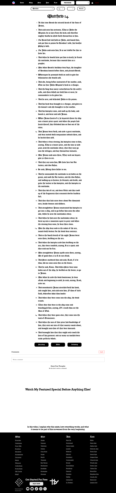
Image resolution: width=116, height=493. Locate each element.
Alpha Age (93, 446)
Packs (42, 454)
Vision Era (93, 468)
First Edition (70, 465)
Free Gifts (18, 446)
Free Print (44, 451)
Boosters (18, 449)
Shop (17, 437)
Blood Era (93, 471)
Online (43, 449)
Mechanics (44, 465)
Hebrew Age (94, 449)
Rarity (43, 457)
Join (68, 437)
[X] (45, 488)
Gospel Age (94, 457)
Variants (43, 460)
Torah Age (93, 451)
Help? (17, 474)
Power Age (93, 465)
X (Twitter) (69, 482)
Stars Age (93, 443)
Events (68, 463)
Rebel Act (93, 480)
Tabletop (43, 446)
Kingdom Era (94, 474)
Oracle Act (93, 477)
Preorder (18, 440)
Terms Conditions (19, 488)
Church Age (94, 460)
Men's (17, 460)
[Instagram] (40, 488)
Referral (68, 451)
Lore (92, 437)
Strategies (44, 471)
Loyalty (68, 449)
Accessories (19, 454)
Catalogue (18, 443)
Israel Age (93, 454)
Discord (68, 471)
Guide (43, 440)
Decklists (43, 468)
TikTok (68, 477)
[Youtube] (32, 488)
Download (69, 443)
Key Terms (44, 463)
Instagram (69, 480)
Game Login (70, 446)
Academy (69, 457)
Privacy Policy (18, 490)
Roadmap (69, 468)
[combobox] (42, 8)
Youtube (68, 474)
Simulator (18, 451)
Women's (18, 463)
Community (70, 460)
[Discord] (27, 488)
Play (43, 437)
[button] (92, 3)
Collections (18, 466)
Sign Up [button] (68, 440)
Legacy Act (93, 482)
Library (68, 454)
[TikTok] (36, 488)
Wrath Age (93, 463)
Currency (18, 457)
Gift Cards (18, 471)
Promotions (18, 468)
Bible (92, 440)
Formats (43, 474)
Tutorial (43, 443)
